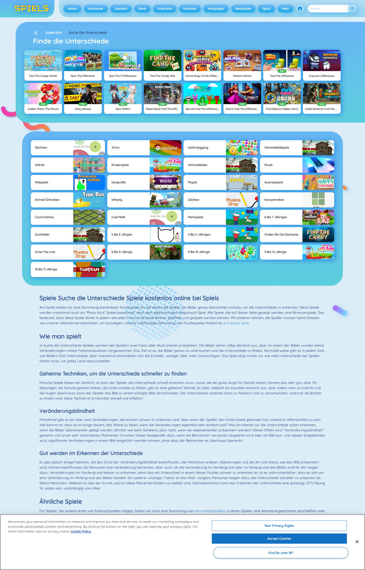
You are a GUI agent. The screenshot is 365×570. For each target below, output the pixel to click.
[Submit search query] (352, 8)
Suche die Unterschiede (88, 32)
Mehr (285, 8)
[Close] (357, 541)
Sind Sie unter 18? (280, 553)
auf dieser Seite (236, 323)
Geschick (121, 8)
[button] (300, 9)
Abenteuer (95, 8)
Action (72, 8)
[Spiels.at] (35, 32)
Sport (266, 8)
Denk (142, 8)
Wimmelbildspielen (209, 511)
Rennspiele (243, 8)
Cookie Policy (81, 531)
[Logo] (31, 8)
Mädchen (189, 8)
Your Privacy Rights (279, 526)
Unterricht (164, 8)
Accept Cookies (279, 538)
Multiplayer (216, 8)
